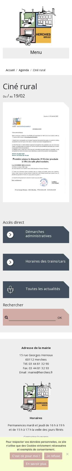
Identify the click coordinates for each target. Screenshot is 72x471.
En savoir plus (36, 464)
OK (60, 317)
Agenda (24, 70)
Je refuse (53, 456)
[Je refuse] (67, 454)
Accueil (10, 70)
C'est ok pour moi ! (26, 456)
